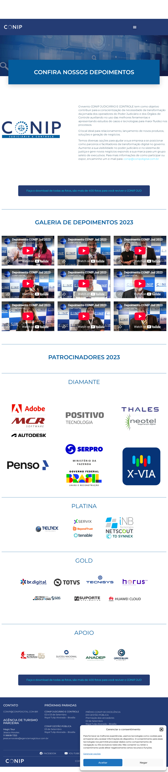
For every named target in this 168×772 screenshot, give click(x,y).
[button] (161, 729)
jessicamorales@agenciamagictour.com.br (25, 738)
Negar (143, 762)
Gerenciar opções (92, 754)
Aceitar (102, 762)
